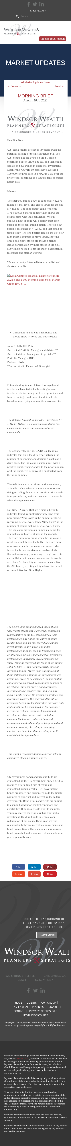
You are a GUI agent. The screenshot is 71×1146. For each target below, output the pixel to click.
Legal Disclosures (35, 1015)
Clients (32, 1002)
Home (18, 1002)
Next (59, 86)
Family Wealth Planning (28, 1007)
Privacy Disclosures (43, 1011)
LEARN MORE (46, 935)
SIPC (26, 1058)
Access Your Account (52, 38)
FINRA (20, 1058)
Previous (14, 86)
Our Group (48, 1002)
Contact (19, 1011)
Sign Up (53, 1007)
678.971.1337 (38, 10)
